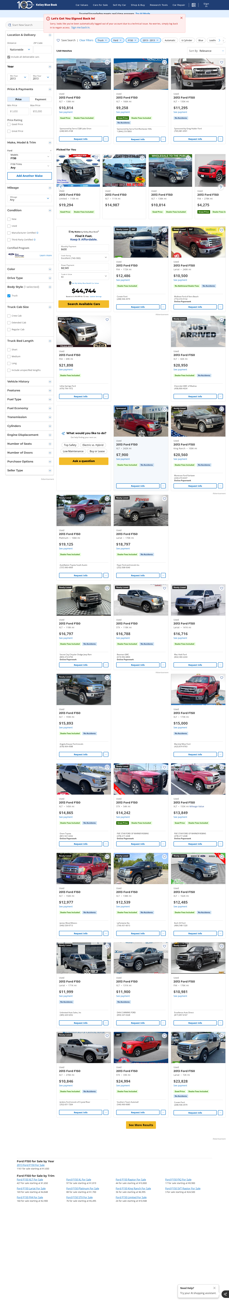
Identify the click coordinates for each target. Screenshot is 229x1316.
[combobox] (29, 25)
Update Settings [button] (96, 296)
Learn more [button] (46, 255)
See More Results (141, 1125)
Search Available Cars (84, 304)
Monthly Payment (68, 246)
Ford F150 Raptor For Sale (131, 1179)
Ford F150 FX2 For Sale (178, 1179)
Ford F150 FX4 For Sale (30, 1197)
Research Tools (159, 5)
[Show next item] (162, 421)
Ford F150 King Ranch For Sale (133, 1188)
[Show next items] (219, 40)
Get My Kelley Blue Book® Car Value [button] (85, 283)
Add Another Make (30, 176)
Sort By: (193, 51)
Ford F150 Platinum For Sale (82, 1188)
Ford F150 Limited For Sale (131, 1197)
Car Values (82, 5)
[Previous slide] (61, 187)
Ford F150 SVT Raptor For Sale (182, 1188)
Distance (11, 42)
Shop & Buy (138, 5)
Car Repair (179, 5)
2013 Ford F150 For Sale (31, 1165)
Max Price (35, 105)
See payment (66, 112)
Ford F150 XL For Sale (78, 1179)
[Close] (214, 1288)
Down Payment (67, 265)
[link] (123, 122)
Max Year (37, 76)
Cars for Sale (100, 5)
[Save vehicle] (107, 62)
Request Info (81, 139)
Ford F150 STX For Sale (79, 1197)
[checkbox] (15, 125)
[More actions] (105, 138)
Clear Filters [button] (86, 40)
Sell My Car (119, 5)
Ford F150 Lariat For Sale (31, 1188)
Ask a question (84, 461)
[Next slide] (221, 187)
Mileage (13, 197)
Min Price (12, 105)
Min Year (14, 76)
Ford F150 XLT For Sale (30, 1179)
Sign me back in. (80, 27)
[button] (194, 5)
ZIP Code (38, 42)
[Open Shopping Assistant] (225, 1294)
